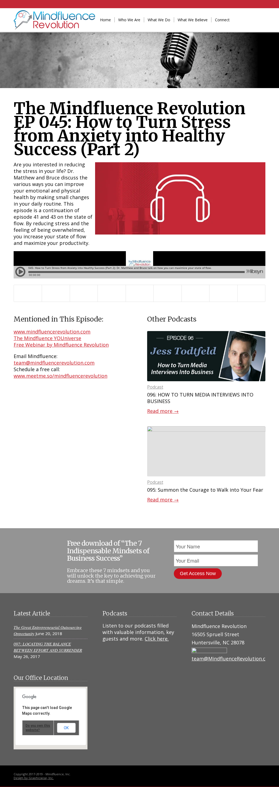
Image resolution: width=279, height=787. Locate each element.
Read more (163, 411)
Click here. (157, 638)
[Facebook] (253, 20)
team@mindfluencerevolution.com (54, 362)
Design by (21, 778)
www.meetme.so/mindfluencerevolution (60, 376)
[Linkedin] (245, 20)
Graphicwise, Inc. (41, 778)
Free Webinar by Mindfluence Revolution (61, 344)
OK (66, 728)
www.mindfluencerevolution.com (52, 331)
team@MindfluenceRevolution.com (232, 658)
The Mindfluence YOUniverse (47, 338)
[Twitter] (261, 20)
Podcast (155, 387)
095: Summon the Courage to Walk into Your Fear (205, 489)
